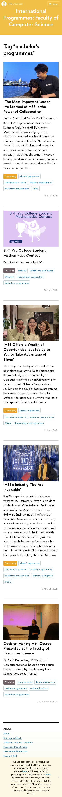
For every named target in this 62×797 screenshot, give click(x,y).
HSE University (15, 3)
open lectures (25, 682)
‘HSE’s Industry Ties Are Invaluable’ (23, 487)
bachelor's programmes (17, 188)
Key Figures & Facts (12, 738)
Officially (9, 276)
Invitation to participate (41, 270)
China (35, 188)
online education (38, 688)
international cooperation (30, 276)
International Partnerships (15, 751)
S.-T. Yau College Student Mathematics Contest (24, 253)
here (24, 771)
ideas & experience (29, 176)
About (8, 729)
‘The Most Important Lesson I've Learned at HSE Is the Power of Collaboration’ (27, 106)
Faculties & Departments (15, 746)
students (22, 270)
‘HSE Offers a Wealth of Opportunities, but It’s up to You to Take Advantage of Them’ (26, 352)
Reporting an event (45, 682)
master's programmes (41, 182)
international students (15, 182)
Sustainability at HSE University (18, 742)
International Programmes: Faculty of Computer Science (31, 17)
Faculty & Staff (10, 755)
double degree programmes (29, 423)
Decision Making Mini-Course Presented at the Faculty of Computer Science (27, 648)
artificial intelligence (43, 575)
